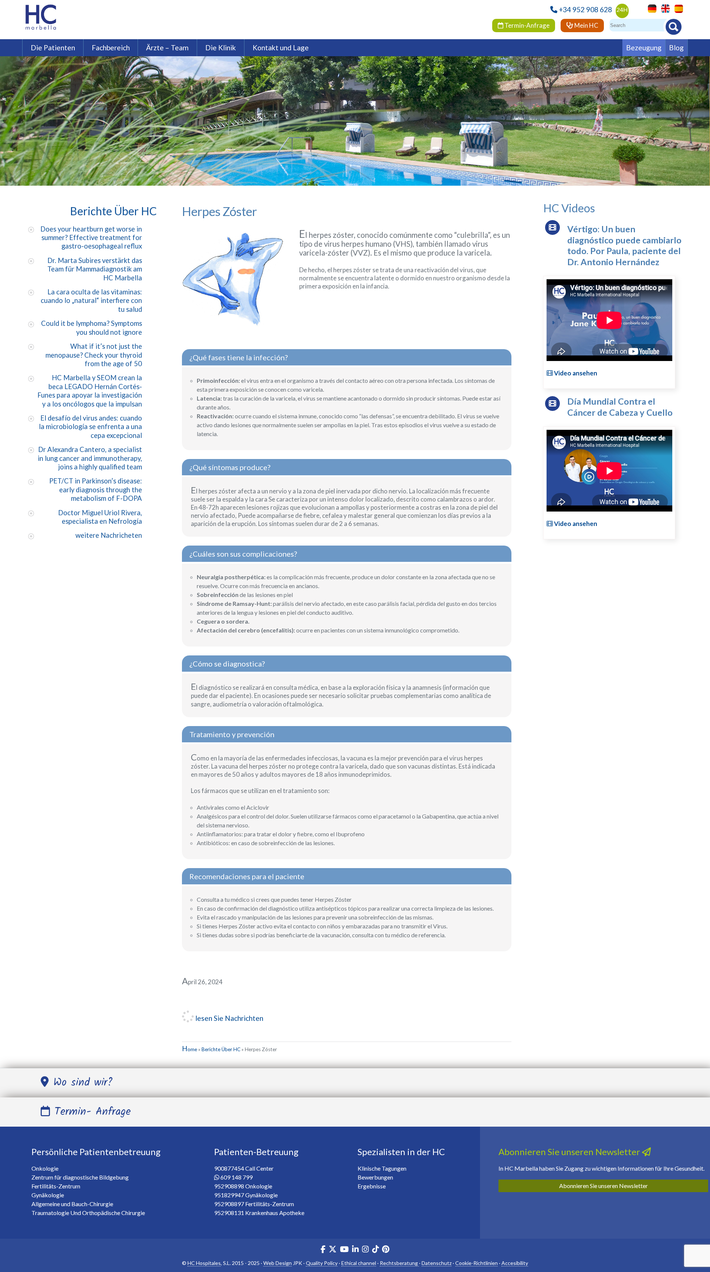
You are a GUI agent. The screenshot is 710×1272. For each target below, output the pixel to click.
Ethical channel (358, 1263)
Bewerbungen (375, 1177)
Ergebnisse (372, 1186)
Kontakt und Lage (281, 47)
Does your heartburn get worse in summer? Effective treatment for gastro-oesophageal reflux (91, 237)
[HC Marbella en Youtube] (344, 1250)
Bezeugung (644, 47)
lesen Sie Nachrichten (228, 1018)
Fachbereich (111, 47)
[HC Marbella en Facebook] (323, 1250)
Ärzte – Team (167, 47)
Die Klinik (220, 47)
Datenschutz (437, 1263)
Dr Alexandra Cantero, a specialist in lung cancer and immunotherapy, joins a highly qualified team (90, 458)
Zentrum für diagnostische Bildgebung (80, 1177)
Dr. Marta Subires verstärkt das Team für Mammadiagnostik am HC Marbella (94, 269)
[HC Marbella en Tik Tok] (375, 1250)
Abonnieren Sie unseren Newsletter (603, 1185)
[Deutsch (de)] (650, 7)
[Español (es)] (677, 7)
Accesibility (514, 1263)
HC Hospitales (204, 1263)
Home (189, 1049)
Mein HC (585, 25)
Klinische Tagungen (382, 1168)
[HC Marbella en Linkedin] (355, 1250)
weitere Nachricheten (108, 535)
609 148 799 (236, 1177)
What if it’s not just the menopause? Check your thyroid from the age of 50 (93, 355)
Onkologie (44, 1168)
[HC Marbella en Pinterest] (385, 1250)
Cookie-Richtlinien (476, 1263)
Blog (676, 47)
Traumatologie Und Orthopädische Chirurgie (88, 1212)
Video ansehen (575, 373)
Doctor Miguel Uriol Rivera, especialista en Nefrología (100, 517)
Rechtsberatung (399, 1263)
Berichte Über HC (221, 1049)
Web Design (277, 1263)
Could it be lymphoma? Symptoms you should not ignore (91, 327)
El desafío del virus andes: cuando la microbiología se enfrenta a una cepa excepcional (90, 426)
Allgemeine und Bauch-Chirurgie (72, 1203)
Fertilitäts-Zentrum (55, 1186)
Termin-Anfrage (526, 25)
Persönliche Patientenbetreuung (95, 1151)
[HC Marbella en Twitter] (333, 1250)
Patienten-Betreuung (256, 1151)
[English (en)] (663, 7)
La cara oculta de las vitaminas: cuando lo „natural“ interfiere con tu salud (91, 300)
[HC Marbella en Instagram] (365, 1250)
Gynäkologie (47, 1194)
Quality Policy (322, 1263)
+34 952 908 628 (585, 9)
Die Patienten (53, 47)
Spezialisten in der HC (401, 1151)
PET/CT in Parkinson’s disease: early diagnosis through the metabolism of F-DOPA (95, 489)
